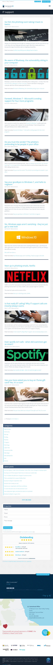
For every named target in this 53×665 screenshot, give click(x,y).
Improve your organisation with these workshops (15, 486)
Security (6, 461)
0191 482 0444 (38, 1)
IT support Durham (20, 661)
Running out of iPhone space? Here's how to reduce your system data (20, 473)
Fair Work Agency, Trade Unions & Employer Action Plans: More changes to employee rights (25, 470)
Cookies (3, 659)
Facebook (3, 660)
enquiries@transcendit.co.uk (36, 618)
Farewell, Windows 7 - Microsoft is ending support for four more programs (23, 99)
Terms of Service (30, 531)
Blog (8, 1)
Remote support (46, 1)
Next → (16, 419)
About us (4, 1)
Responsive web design (46, 596)
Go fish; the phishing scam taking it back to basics (24, 23)
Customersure (39, 589)
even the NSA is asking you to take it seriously (16, 83)
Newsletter (26, 659)
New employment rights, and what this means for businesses (18, 491)
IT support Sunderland (27, 661)
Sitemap (36, 659)
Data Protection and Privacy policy (18, 659)
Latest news (7, 447)
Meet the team (7, 429)
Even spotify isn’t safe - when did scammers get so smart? (26, 342)
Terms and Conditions (9, 659)
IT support (6, 442)
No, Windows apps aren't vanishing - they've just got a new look (26, 225)
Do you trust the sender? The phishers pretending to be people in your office (22, 143)
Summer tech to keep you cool (11, 483)
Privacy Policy (23, 531)
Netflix (18, 165)
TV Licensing (12, 165)
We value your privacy (7, 530)
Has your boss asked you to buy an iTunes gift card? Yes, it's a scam (25, 381)
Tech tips (6, 434)
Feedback (11, 1)
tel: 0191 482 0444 (33, 616)
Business (6, 439)
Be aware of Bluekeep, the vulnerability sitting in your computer (26, 61)
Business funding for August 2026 (12, 494)
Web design (7, 453)
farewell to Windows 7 (31, 123)
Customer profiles (8, 450)
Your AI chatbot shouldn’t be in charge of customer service (17, 475)
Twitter (7, 660)
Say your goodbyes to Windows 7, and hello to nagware (25, 183)
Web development (8, 455)
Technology (6, 445)
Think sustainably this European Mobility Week (15, 478)
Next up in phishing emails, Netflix (20, 265)
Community (7, 431)
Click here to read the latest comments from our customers (16, 561)
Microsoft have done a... (10, 252)
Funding (6, 437)
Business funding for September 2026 (13, 480)
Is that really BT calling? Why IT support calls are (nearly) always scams (26, 304)
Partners (30, 659)
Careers (33, 659)
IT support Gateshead (13, 661)
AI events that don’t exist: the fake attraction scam (15, 488)
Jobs (5, 458)
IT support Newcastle (5, 661)
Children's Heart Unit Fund (12, 633)
